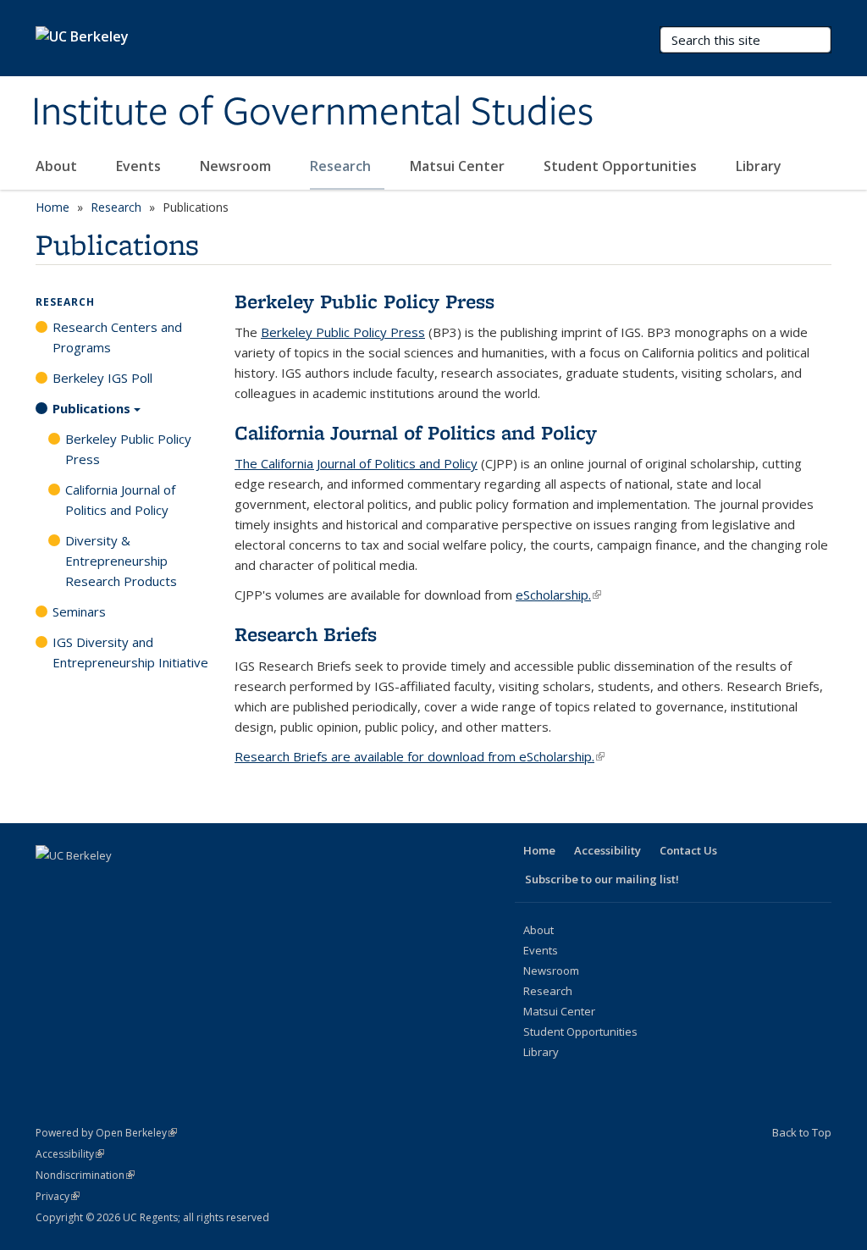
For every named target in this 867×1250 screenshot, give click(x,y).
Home (52, 207)
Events (140, 166)
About (58, 166)
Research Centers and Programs (117, 337)
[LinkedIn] (117, 884)
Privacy (58, 1196)
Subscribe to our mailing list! (602, 879)
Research (342, 166)
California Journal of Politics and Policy (120, 499)
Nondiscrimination (85, 1175)
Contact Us (688, 850)
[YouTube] (150, 884)
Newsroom (237, 166)
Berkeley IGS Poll (102, 377)
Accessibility (607, 850)
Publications (91, 408)
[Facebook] (51, 884)
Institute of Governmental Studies (312, 112)
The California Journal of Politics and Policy (356, 463)
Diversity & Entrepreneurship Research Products (121, 560)
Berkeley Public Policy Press (343, 332)
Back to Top (801, 1132)
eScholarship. (558, 594)
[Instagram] (183, 884)
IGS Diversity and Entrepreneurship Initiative (130, 652)
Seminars (79, 611)
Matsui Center (459, 166)
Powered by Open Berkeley (106, 1133)
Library (760, 166)
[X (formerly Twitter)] (84, 884)
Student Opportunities (622, 166)
